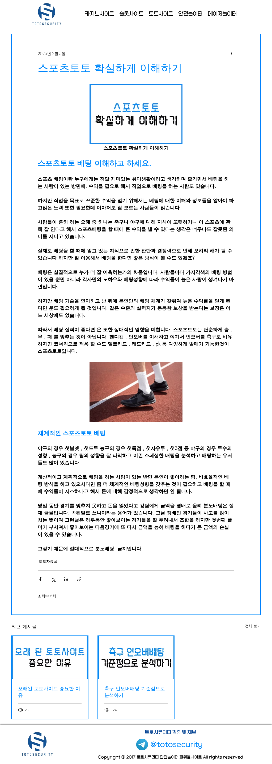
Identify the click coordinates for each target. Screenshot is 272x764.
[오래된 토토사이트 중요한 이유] (50, 657)
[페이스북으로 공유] (40, 579)
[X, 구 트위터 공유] (53, 579)
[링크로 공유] (79, 579)
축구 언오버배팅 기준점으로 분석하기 (134, 691)
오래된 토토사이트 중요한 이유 (49, 691)
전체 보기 (253, 625)
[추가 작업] (231, 53)
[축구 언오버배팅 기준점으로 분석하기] (136, 657)
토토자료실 (48, 561)
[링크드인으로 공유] (66, 579)
